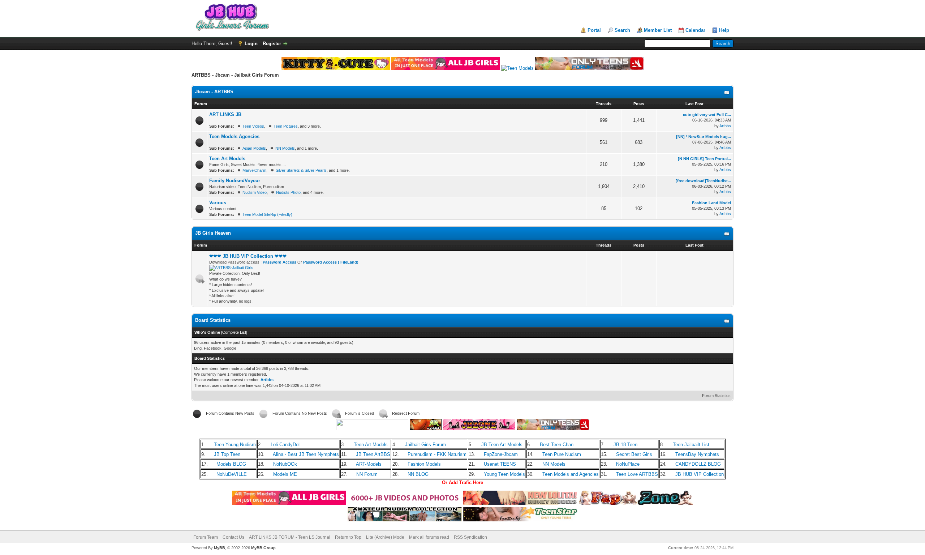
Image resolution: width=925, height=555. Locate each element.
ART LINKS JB (225, 114)
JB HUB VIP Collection (699, 474)
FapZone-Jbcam (501, 454)
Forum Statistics (716, 395)
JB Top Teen (227, 454)
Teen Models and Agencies (570, 474)
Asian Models (254, 148)
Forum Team (205, 537)
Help (724, 30)
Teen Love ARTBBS (637, 474)
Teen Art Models (227, 158)
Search (622, 30)
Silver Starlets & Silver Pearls (301, 170)
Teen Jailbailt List (691, 444)
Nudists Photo (288, 192)
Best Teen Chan (556, 444)
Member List (658, 30)
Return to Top (348, 537)
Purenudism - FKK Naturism (437, 454)
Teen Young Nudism (235, 444)
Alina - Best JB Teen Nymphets (306, 454)
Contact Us (233, 537)
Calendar (695, 30)
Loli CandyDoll (286, 444)
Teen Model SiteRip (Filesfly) (267, 214)
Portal (594, 30)
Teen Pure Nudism (561, 454)
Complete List (234, 332)
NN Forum (367, 474)
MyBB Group (263, 548)
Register (272, 43)
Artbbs (725, 126)
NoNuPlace (628, 464)
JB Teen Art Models (501, 444)
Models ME (285, 474)
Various (217, 202)
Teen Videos (253, 126)
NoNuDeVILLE (231, 474)
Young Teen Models (504, 474)
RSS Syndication (470, 537)
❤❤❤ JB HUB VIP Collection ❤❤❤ (248, 256)
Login (251, 43)
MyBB (219, 548)
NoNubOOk (285, 464)
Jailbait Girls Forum (425, 444)
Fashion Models (424, 464)
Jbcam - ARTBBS (214, 91)
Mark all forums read (429, 537)
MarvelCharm (254, 170)
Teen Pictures (286, 126)
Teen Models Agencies (234, 136)
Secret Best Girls (634, 454)
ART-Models (369, 464)
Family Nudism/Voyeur (234, 180)
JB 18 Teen (625, 444)
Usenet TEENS (500, 464)
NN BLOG (418, 474)
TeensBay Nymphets (697, 454)
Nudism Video (254, 192)
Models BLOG (231, 464)
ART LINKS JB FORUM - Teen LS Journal (289, 537)
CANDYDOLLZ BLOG (698, 464)
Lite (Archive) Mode (385, 537)
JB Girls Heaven (213, 233)
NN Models (285, 148)
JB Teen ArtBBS (373, 454)
